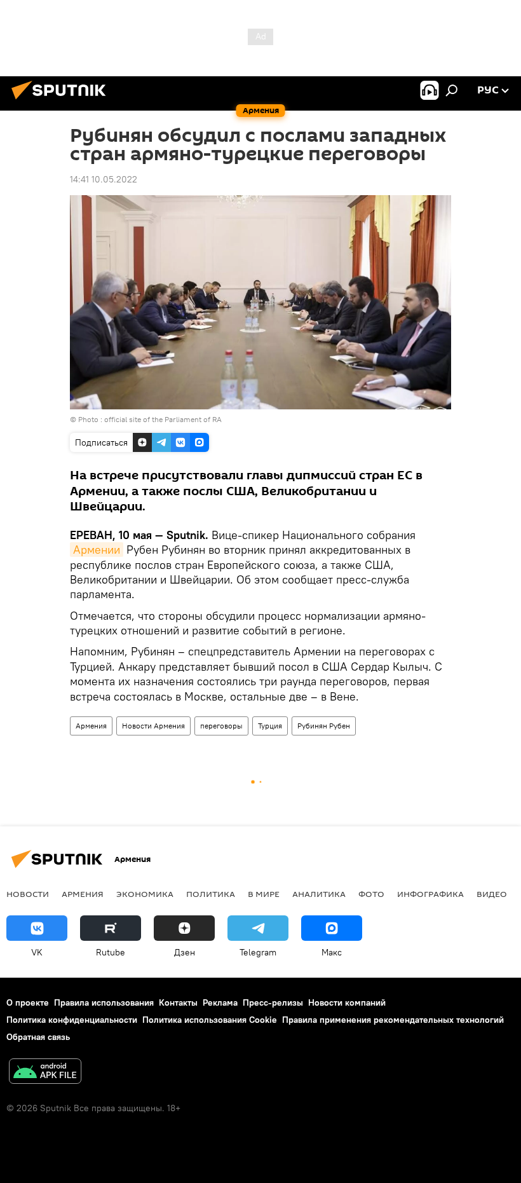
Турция (270, 725)
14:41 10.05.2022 (103, 179)
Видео (492, 893)
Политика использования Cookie (209, 1019)
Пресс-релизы (273, 1002)
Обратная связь (38, 1037)
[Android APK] (45, 1072)
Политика (210, 893)
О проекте (27, 1002)
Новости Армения (153, 725)
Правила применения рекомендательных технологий (393, 1019)
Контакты (178, 1002)
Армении (96, 549)
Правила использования (104, 1002)
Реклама (220, 1002)
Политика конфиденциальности (71, 1019)
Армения (91, 725)
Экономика (144, 893)
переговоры (221, 725)
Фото (371, 893)
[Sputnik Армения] (62, 101)
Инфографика (430, 893)
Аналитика (319, 893)
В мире (264, 893)
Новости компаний (347, 1002)
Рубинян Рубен (323, 725)
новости (27, 893)
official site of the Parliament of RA (163, 419)
